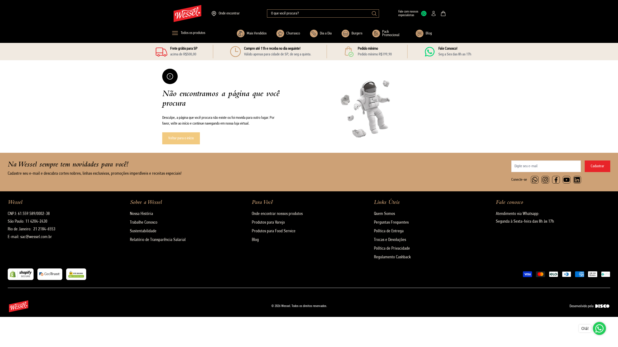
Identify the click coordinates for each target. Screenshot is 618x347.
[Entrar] (433, 13)
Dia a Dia (326, 33)
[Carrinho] (443, 13)
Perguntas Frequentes (391, 222)
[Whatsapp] (535, 180)
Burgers (356, 33)
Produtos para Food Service (273, 231)
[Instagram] (545, 180)
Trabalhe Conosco (143, 222)
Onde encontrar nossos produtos (277, 214)
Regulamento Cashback (392, 257)
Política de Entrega (389, 231)
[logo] (187, 13)
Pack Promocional (391, 33)
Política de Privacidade (392, 249)
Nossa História (141, 214)
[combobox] (323, 13)
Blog (429, 33)
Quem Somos (384, 214)
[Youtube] (566, 180)
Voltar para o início (181, 138)
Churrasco (293, 33)
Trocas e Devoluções (390, 240)
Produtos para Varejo (268, 222)
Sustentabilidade (143, 231)
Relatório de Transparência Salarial (158, 240)
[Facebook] (556, 180)
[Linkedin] (577, 180)
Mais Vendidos (257, 33)
